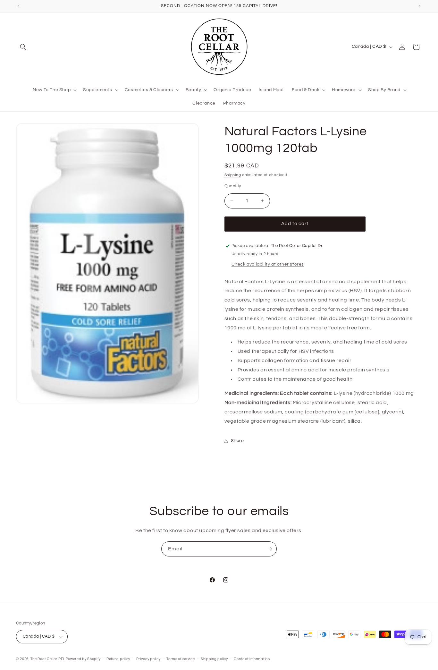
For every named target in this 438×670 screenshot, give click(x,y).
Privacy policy (148, 659)
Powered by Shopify (83, 659)
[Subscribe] (269, 548)
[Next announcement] (420, 6)
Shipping (232, 175)
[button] (23, 47)
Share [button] (237, 440)
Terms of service (180, 659)
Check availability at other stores (268, 264)
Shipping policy (214, 659)
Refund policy (118, 659)
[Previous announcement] (18, 6)
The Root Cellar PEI (47, 659)
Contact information (252, 659)
